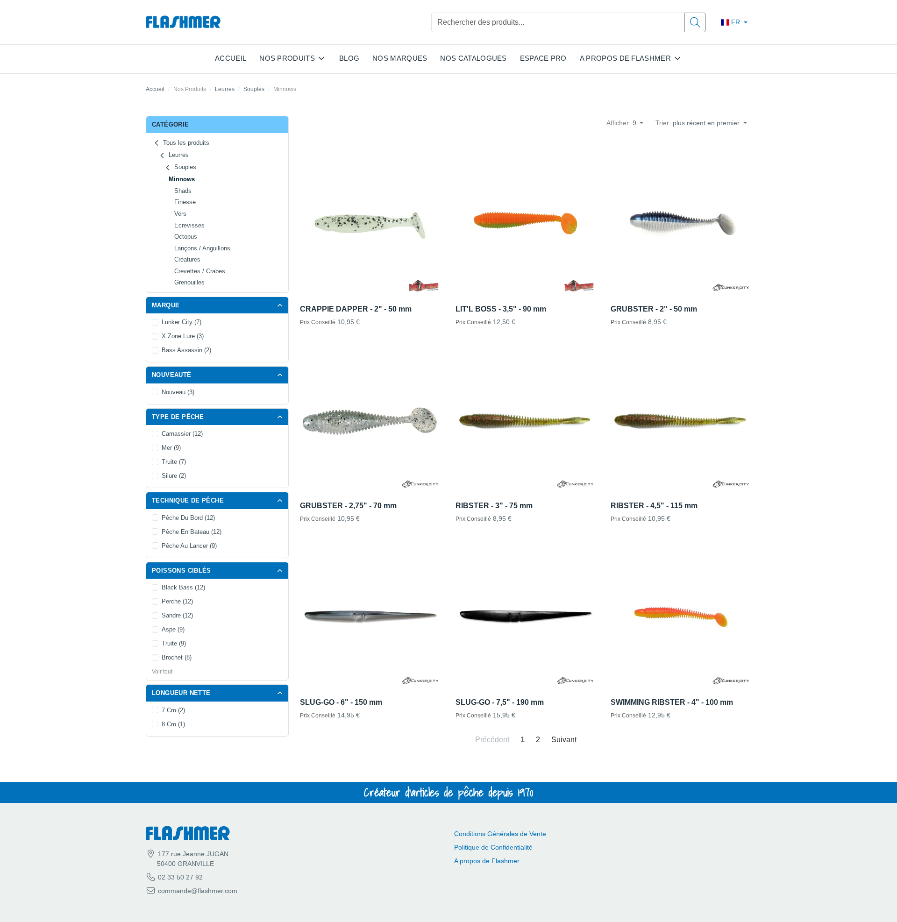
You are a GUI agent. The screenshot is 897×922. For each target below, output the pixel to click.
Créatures (187, 259)
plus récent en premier (698, 123)
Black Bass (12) (183, 587)
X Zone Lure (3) (183, 336)
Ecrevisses (189, 225)
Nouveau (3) (178, 392)
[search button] (695, 22)
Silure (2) (174, 475)
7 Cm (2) (173, 710)
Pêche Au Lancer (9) (189, 545)
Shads (183, 190)
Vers (180, 213)
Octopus (185, 236)
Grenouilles (189, 282)
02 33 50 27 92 (179, 877)
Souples (253, 89)
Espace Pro (543, 58)
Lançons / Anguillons (202, 248)
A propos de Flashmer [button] (625, 58)
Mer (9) (171, 447)
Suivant (564, 740)
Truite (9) (174, 643)
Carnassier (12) (182, 433)
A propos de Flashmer (487, 861)
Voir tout (162, 671)
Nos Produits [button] (287, 58)
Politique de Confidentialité (493, 847)
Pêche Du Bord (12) (188, 517)
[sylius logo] (183, 22)
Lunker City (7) (181, 322)
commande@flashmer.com (197, 890)
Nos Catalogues (473, 58)
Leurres (225, 89)
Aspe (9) (173, 629)
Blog (349, 58)
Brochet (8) (177, 657)
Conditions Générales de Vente (500, 833)
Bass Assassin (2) (186, 350)
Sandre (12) (177, 615)
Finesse (185, 202)
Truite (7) (174, 461)
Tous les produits (185, 142)
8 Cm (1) (173, 724)
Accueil (230, 58)
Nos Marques (399, 58)
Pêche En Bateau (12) (191, 531)
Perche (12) (177, 601)
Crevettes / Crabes (199, 271)
